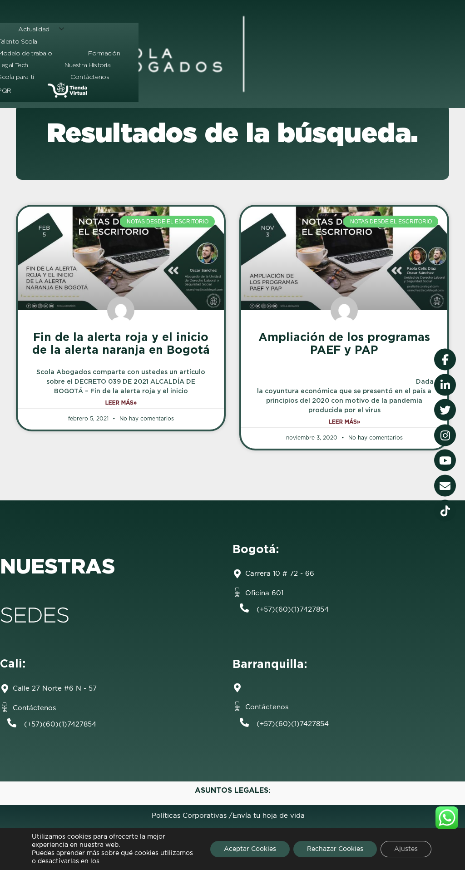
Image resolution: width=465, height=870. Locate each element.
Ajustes (406, 849)
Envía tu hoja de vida (268, 815)
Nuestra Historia (87, 65)
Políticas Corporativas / (192, 815)
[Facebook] (445, 360)
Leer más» (121, 402)
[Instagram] (445, 435)
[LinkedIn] (445, 384)
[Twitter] (445, 410)
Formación (104, 53)
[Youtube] (445, 460)
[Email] (445, 485)
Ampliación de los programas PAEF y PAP (344, 343)
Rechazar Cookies (335, 849)
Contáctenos (89, 76)
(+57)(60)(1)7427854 (293, 609)
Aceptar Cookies (250, 849)
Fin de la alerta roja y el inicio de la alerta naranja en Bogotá (121, 343)
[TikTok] (445, 511)
